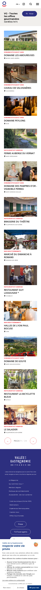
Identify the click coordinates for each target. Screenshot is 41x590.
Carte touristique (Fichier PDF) (21, 501)
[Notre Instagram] (23, 4)
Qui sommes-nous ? (16, 483)
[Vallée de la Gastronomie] (3, 4)
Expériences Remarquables (19, 508)
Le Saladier (10, 429)
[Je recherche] (30, 4)
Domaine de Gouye (15, 361)
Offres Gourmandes (17, 515)
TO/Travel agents (20, 532)
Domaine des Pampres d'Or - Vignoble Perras (20, 187)
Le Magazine (13, 480)
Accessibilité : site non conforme (20, 494)
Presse (20, 524)
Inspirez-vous (14, 512)
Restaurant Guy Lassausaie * (14, 291)
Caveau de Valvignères (17, 87)
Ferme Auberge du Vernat (19, 153)
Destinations (14, 504)
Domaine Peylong (14, 120)
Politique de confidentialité (19, 491)
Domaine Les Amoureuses (19, 55)
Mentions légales (15, 487)
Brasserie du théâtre (17, 221)
